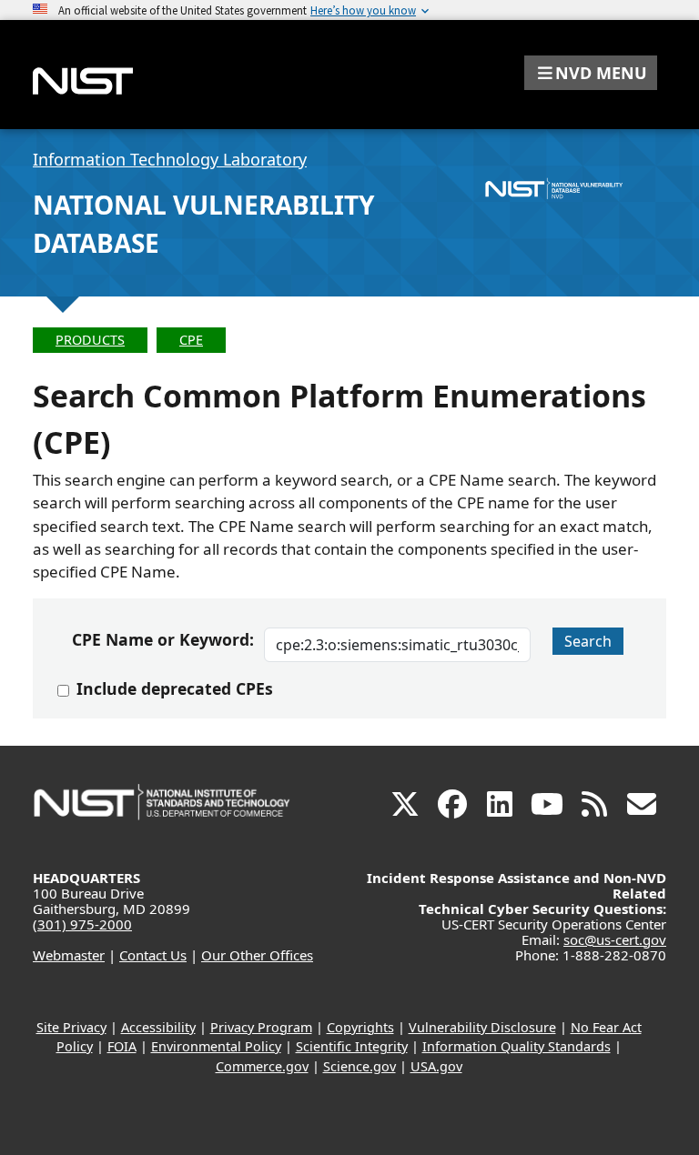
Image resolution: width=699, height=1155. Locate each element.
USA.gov (436, 1066)
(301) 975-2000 (82, 924)
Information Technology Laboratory (170, 159)
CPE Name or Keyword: (162, 639)
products (90, 339)
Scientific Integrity (352, 1046)
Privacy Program (261, 1027)
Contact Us (153, 955)
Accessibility (158, 1027)
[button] (590, 72)
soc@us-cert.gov (614, 939)
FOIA (122, 1046)
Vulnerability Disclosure (482, 1027)
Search (588, 641)
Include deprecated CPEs (174, 688)
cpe (191, 339)
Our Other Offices (257, 955)
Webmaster (69, 955)
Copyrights (360, 1027)
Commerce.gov (262, 1066)
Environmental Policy (216, 1046)
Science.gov (359, 1066)
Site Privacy (71, 1027)
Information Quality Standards (516, 1046)
